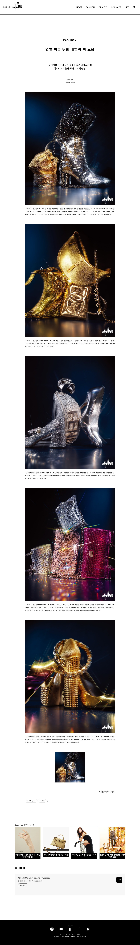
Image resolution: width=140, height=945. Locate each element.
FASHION (90, 7)
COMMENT (20, 868)
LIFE (127, 7)
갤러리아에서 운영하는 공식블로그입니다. (30, 881)
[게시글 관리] (35, 800)
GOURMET (116, 7)
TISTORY (70, 925)
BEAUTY (103, 7)
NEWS (79, 7)
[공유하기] (32, 800)
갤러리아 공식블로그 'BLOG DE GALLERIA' (34, 878)
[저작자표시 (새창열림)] (47, 801)
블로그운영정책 (76, 934)
